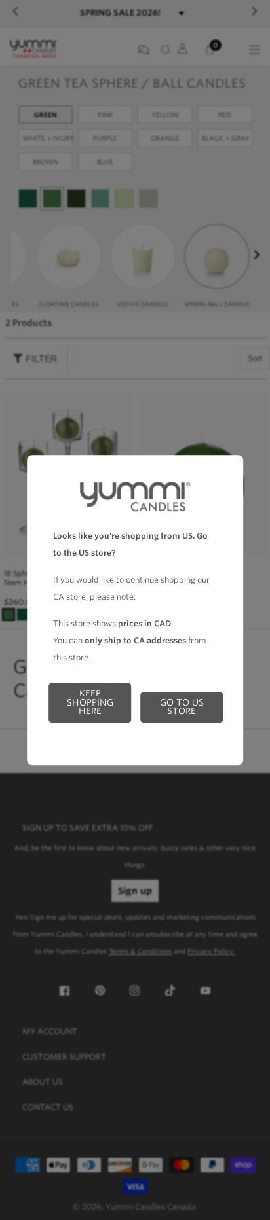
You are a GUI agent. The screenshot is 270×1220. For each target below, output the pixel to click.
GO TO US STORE (182, 707)
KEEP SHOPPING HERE (90, 702)
